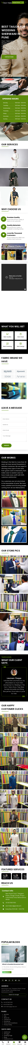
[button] (9, 57)
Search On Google (14, 994)
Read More (7, 972)
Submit (6, 445)
